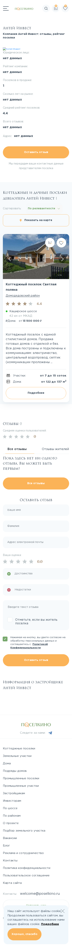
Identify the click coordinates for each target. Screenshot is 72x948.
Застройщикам (14, 793)
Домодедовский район (23, 295)
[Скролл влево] (9, 259)
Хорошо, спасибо (24, 934)
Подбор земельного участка (24, 830)
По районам (12, 816)
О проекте (11, 823)
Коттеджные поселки (19, 748)
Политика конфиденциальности (26, 868)
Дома (7, 763)
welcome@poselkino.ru (40, 893)
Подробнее (36, 393)
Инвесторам (12, 801)
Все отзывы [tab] (17, 449)
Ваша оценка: (12, 555)
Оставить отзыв (36, 152)
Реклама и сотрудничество (23, 853)
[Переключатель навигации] (6, 8)
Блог (6, 845)
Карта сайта (12, 883)
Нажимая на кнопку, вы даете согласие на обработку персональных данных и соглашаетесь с (37, 642)
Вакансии (10, 838)
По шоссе (10, 808)
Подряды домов (15, 771)
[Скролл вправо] (62, 259)
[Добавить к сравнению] (50, 242)
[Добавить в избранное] (61, 242)
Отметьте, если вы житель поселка (36, 621)
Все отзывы (36, 483)
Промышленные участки (21, 786)
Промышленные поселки (21, 778)
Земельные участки (17, 756)
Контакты (10, 860)
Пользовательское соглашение (26, 875)
